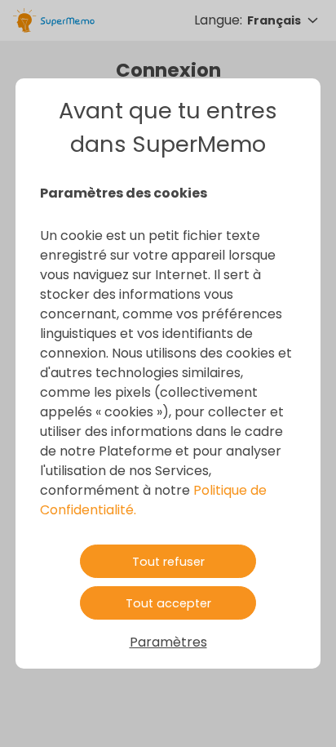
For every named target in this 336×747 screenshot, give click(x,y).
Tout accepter (168, 603)
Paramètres (168, 642)
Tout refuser (168, 562)
